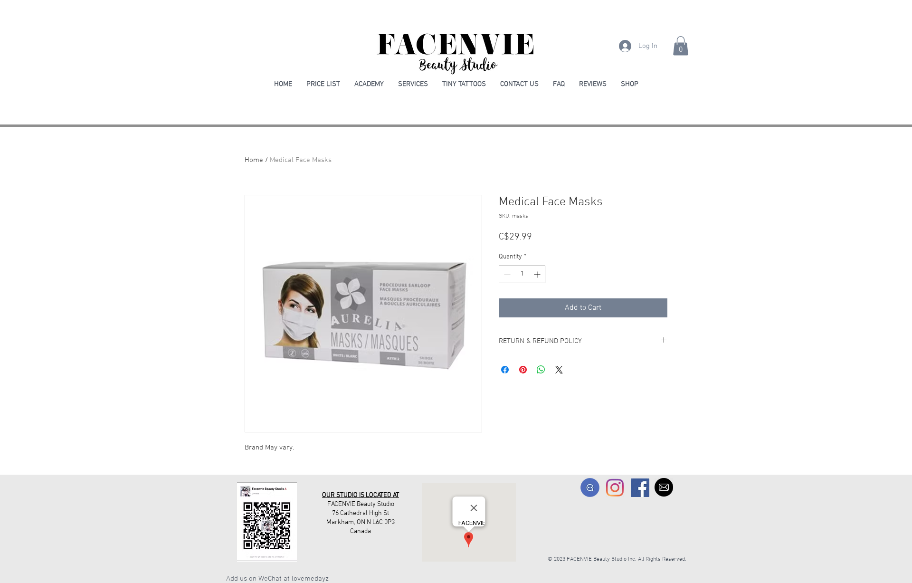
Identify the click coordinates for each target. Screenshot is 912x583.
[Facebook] (640, 487)
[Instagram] (615, 487)
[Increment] (538, 274)
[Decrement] (506, 274)
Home (254, 160)
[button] (681, 46)
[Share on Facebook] (505, 369)
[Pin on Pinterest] (523, 369)
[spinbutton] (522, 274)
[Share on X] (559, 369)
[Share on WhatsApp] (541, 369)
